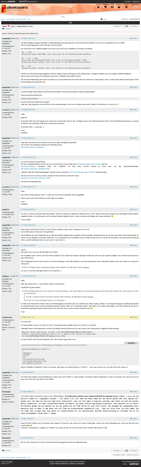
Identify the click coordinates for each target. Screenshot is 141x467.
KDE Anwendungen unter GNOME (88, 164)
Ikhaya (119, 4)
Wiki (112, 4)
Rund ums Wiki (21, 19)
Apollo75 (5, 209)
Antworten (8, 29)
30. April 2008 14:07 (27, 438)
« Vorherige (115, 26)
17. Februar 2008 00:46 (28, 245)
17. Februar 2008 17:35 (28, 276)
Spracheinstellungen (28, 166)
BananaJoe (6, 438)
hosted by (4, 2)
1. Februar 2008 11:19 (28, 38)
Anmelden (127, 1)
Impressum (72, 463)
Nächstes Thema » (133, 455)
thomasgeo (6, 392)
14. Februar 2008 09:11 (28, 209)
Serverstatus (80, 463)
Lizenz (52, 463)
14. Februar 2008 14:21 (28, 225)
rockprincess (7, 317)
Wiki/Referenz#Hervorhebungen (32, 147)
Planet (126, 4)
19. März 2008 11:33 (27, 391)
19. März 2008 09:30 (27, 372)
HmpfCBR (6, 38)
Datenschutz (64, 463)
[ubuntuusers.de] (15, 9)
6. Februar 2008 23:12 (28, 138)
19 (9, 399)
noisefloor (6, 110)
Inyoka (11, 461)
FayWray (5, 276)
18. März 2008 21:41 (27, 317)
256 (9, 217)
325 (9, 445)
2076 (9, 289)
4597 (9, 51)
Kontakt (57, 463)
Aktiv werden (11, 19)
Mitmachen (135, 4)
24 (9, 325)
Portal (98, 4)
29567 (10, 117)
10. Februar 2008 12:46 (28, 157)
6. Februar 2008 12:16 (28, 87)
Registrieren (136, 1)
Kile (29, 19)
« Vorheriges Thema (118, 455)
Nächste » (134, 26)
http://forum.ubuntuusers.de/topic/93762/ (35, 169)
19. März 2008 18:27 (27, 419)
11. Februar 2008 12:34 (28, 187)
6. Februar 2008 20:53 (28, 110)
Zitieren (134, 38)
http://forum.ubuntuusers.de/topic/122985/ (36, 178)
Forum (105, 4)
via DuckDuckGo (134, 19)
